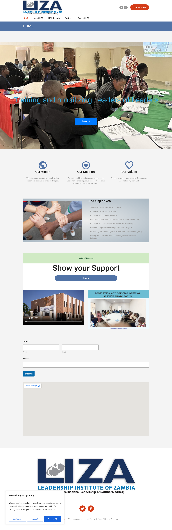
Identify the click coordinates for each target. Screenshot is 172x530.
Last (64, 352)
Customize (17, 519)
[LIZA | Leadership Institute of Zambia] (86, 476)
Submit (29, 373)
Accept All (52, 519)
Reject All (35, 519)
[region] (34, 508)
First (25, 352)
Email (26, 358)
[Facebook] (126, 7)
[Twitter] (121, 7)
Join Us (86, 121)
